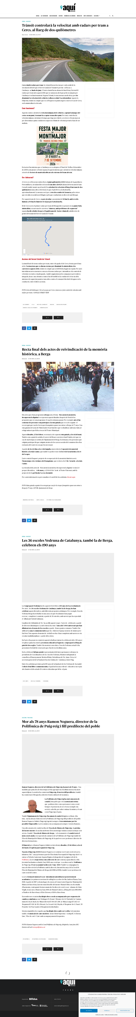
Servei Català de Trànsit (30, 307)
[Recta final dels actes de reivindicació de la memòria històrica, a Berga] (68, 386)
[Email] (34, 328)
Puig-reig (30, 717)
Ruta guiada (40, 499)
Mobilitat (79, 16)
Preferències (125, 1010)
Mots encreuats (88, 16)
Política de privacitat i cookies (111, 1014)
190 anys (25, 681)
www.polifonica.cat (39, 927)
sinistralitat (44, 307)
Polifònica (25, 860)
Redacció (24, 358)
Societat (28, 21)
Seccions (96, 16)
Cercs (23, 21)
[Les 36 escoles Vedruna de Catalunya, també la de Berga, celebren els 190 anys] (68, 578)
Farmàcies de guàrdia (69, 16)
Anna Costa (25, 34)
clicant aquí (71, 477)
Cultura (24, 717)
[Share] (24, 328)
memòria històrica (28, 499)
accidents (26, 304)
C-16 (33, 304)
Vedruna (46, 681)
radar (52, 304)
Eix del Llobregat (42, 304)
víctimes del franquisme (54, 499)
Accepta (89, 1010)
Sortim (60, 16)
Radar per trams (62, 304)
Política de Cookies (100, 1014)
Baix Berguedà (53, 16)
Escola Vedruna (36, 681)
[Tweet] (29, 328)
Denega (106, 1010)
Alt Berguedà (44, 16)
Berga (37, 16)
